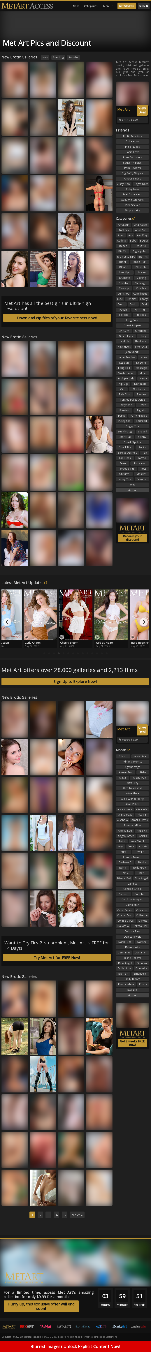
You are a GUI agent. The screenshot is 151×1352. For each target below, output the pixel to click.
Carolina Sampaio (132, 899)
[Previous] (7, 622)
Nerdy (143, 378)
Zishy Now (123, 184)
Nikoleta (10, 732)
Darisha (142, 941)
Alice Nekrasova (132, 788)
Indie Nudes (132, 146)
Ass (130, 235)
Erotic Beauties (132, 136)
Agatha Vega (132, 767)
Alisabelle (142, 809)
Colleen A (142, 915)
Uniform (124, 474)
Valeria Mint (68, 883)
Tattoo (142, 458)
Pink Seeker (132, 205)
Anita (122, 841)
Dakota (143, 920)
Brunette (124, 277)
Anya (120, 846)
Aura (64, 807)
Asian (120, 235)
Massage (141, 367)
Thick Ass (139, 463)
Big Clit (122, 251)
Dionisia (142, 963)
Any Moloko (138, 841)
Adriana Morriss (132, 761)
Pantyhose (125, 405)
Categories (91, 6)
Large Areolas (126, 357)
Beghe (142, 862)
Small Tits (125, 447)
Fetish (123, 309)
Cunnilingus (140, 293)
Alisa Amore (124, 809)
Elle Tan (94, 371)
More (106, 6)
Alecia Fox (139, 777)
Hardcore (140, 341)
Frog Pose (132, 320)
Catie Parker (125, 910)
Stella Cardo (68, 1162)
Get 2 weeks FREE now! (132, 1043)
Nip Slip (123, 383)
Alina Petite (132, 804)
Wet (132, 484)
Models (121, 750)
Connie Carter (126, 920)
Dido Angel (125, 963)
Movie (143, 373)
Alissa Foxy (39, 281)
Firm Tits (140, 309)
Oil (122, 389)
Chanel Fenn (124, 915)
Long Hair (124, 367)
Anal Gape (140, 224)
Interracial (141, 346)
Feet (144, 304)
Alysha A (122, 820)
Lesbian (124, 362)
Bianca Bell (39, 485)
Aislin (143, 772)
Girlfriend (140, 330)
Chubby (123, 283)
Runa (64, 921)
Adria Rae (140, 756)
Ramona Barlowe (43, 883)
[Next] (144, 622)
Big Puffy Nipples (132, 173)
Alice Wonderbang (132, 798)
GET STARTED (126, 6)
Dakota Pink (132, 931)
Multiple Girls (126, 378)
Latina (143, 357)
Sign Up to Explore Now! (75, 681)
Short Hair (125, 437)
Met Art (123, 109)
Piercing (124, 410)
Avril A (140, 851)
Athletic (121, 240)
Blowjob (140, 267)
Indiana (94, 485)
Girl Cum (124, 330)
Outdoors (139, 389)
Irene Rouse (68, 560)
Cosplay (141, 288)
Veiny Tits (125, 479)
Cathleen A (132, 904)
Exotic (133, 304)
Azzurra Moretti (98, 560)
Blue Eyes (125, 272)
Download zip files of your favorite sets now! (57, 317)
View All (132, 490)
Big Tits (143, 256)
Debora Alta (132, 947)
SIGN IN (143, 6)
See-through (125, 431)
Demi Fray (123, 952)
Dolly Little (124, 968)
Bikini (122, 261)
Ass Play (142, 235)
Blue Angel (141, 878)
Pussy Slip (124, 420)
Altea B (142, 814)
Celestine (142, 910)
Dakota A (123, 926)
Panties (141, 394)
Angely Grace (126, 836)
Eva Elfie (132, 989)
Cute (120, 299)
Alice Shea (132, 793)
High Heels (124, 346)
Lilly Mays (67, 485)
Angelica (142, 830)
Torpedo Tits (126, 468)
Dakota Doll (140, 926)
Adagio (123, 756)
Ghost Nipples (132, 325)
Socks (142, 447)
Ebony (144, 299)
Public (121, 415)
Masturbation (126, 373)
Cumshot (123, 293)
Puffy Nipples (138, 415)
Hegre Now (141, 184)
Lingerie (141, 362)
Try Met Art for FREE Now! (57, 957)
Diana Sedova (132, 958)
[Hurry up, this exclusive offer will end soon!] (39, 1315)
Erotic (121, 304)
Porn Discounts (132, 157)
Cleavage (140, 283)
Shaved (142, 431)
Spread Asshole (127, 452)
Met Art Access (132, 194)
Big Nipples (140, 251)
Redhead (141, 420)
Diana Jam (141, 952)
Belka (9, 447)
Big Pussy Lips (126, 256)
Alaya (122, 777)
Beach (123, 246)
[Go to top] (141, 1340)
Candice (132, 883)
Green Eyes (126, 336)
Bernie (125, 873)
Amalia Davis (139, 820)
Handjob (123, 341)
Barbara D (125, 862)
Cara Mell (140, 894)
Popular (73, 57)
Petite (142, 405)
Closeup (124, 288)
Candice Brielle (132, 888)
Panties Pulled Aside (132, 399)
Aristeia (143, 846)
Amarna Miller (132, 825)
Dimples (132, 299)
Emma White (68, 523)
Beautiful (140, 246)
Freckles (141, 314)
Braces (142, 272)
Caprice (123, 894)
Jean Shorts (132, 352)
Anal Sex (124, 230)
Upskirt (141, 474)
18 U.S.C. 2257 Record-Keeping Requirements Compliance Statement (79, 1336)
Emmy (143, 984)
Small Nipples (132, 442)
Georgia (10, 206)
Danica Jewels (132, 936)
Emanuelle (140, 973)
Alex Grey (132, 783)
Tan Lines (125, 458)
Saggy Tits (132, 426)
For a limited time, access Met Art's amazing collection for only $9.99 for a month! (49, 1294)
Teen (123, 463)
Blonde (123, 267)
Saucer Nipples (132, 162)
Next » (77, 1214)
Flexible (123, 314)
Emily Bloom (132, 979)
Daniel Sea (124, 941)
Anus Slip (140, 230)
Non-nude (140, 383)
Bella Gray (11, 1162)
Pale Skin (124, 394)
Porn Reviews (132, 168)
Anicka (143, 836)
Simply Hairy (132, 210)
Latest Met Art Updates (22, 582)
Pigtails (141, 410)
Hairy (143, 336)
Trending (58, 57)
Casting (141, 277)
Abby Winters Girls (132, 199)
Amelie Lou (125, 830)
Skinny (142, 437)
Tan (144, 452)
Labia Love (132, 152)
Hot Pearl (67, 1200)
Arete (131, 846)
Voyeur (142, 479)
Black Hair (139, 261)
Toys (144, 468)
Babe (133, 240)
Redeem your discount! (132, 538)
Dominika (141, 968)
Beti (141, 873)
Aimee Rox (125, 772)
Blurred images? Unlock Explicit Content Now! (75, 1346)
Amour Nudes (132, 178)
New (76, 6)
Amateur (123, 224)
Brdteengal (132, 141)
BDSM (144, 240)
